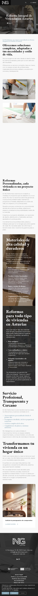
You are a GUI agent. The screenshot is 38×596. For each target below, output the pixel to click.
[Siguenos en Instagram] (20, 559)
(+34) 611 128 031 (19, 554)
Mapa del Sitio (19, 582)
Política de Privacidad (19, 576)
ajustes (16, 590)
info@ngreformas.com (19, 552)
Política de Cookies (19, 578)
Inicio (10, 23)
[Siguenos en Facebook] (17, 559)
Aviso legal (19, 574)
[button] (25, 2)
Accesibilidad (19, 580)
